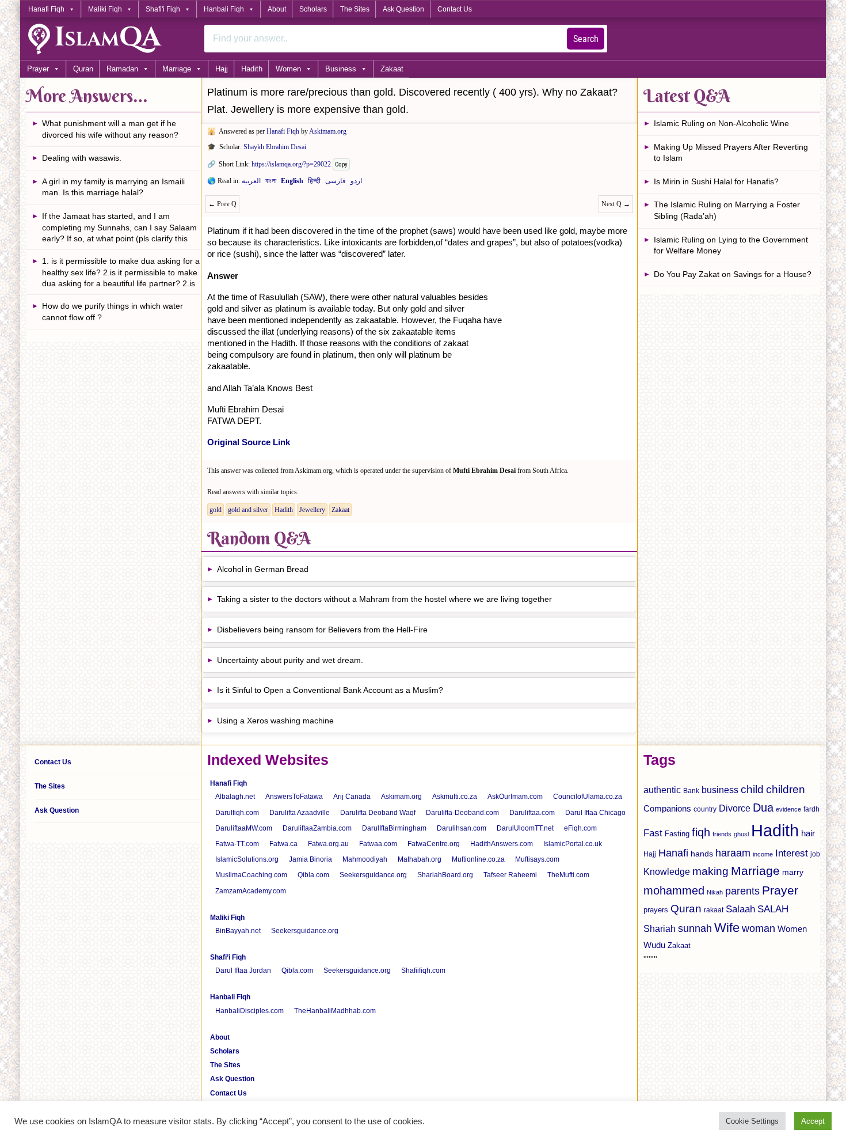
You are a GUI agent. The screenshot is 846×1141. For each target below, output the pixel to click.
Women (288, 69)
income (763, 854)
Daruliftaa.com (532, 813)
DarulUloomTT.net (525, 828)
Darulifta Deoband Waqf (378, 813)
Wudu (654, 945)
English (292, 183)
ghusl (741, 834)
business (720, 789)
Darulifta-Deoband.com (462, 813)
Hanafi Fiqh (46, 9)
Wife (727, 927)
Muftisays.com (537, 859)
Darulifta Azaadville (299, 813)
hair (808, 833)
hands (702, 854)
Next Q (615, 204)
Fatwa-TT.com (237, 844)
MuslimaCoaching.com (251, 875)
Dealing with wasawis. (81, 157)
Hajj (221, 69)
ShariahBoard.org (445, 875)
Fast (652, 833)
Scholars (313, 9)
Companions (667, 808)
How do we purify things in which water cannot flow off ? (112, 311)
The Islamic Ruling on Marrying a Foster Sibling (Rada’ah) (727, 210)
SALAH (772, 909)
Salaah (740, 909)
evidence (788, 809)
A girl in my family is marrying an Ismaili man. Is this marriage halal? (113, 187)
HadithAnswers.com (501, 844)
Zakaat (391, 69)
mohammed (673, 890)
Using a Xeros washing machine (275, 720)
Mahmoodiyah (364, 859)
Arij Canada (352, 797)
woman (758, 928)
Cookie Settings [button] (752, 1121)
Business (340, 69)
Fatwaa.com (378, 844)
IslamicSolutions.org (247, 859)
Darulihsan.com (461, 828)
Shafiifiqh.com (423, 970)
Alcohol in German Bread (262, 569)
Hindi (314, 183)
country (705, 809)
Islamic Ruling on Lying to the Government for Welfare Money (731, 245)
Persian (335, 183)
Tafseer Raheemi (510, 875)
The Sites (354, 9)
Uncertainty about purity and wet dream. (290, 660)
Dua (763, 807)
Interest (791, 853)
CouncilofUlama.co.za (587, 797)
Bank (691, 791)
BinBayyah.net (238, 931)
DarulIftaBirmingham (394, 828)
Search (586, 38)
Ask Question (403, 9)
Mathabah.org (419, 859)
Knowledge (666, 872)
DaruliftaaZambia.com (317, 828)
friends (721, 834)
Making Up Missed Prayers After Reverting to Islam (731, 152)
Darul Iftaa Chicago (595, 813)
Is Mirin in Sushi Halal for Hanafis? (716, 181)
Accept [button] (813, 1121)
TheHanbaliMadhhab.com (335, 1011)
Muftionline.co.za (478, 859)
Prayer (38, 69)
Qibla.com (313, 875)
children (785, 789)
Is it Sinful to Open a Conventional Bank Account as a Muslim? (330, 690)
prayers (655, 909)
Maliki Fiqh (105, 9)
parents (742, 891)
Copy (341, 164)
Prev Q (222, 204)
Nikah (715, 892)
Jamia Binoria (310, 859)
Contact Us (454, 9)
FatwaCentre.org (433, 844)
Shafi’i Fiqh (228, 957)
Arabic (251, 183)
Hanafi (673, 853)
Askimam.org (327, 131)
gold (215, 510)
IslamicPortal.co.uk (572, 844)
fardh (811, 809)
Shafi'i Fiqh (163, 9)
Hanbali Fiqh (224, 9)
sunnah (695, 928)
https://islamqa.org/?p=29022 (291, 164)
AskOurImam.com (515, 797)
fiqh (701, 832)
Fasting (677, 833)
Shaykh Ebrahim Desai (274, 147)
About (277, 9)
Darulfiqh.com (237, 813)
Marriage (176, 69)
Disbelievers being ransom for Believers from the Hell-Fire (322, 629)
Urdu (356, 183)
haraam (732, 853)
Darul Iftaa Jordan (243, 970)
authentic (662, 789)
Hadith (251, 69)
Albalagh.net (235, 797)
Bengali (270, 183)
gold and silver (248, 510)
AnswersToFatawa (294, 797)
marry (792, 872)
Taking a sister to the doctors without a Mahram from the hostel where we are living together (384, 599)
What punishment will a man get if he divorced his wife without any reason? (110, 129)
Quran (83, 69)
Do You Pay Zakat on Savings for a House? (732, 274)
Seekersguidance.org (373, 875)
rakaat (713, 910)
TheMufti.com (568, 875)
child (752, 789)
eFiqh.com (580, 828)
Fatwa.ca (283, 844)
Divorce (734, 808)
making (710, 871)
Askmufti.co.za (454, 797)
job (815, 854)
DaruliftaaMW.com (243, 828)
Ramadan (122, 69)
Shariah (659, 928)
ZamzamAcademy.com (250, 891)
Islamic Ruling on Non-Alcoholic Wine (721, 123)
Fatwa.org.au (328, 844)
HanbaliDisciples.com (249, 1011)
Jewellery (312, 510)
